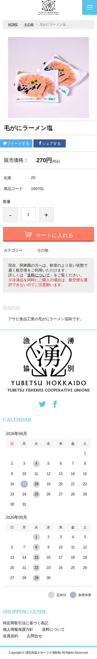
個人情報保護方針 (18, 629)
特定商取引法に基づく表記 (25, 623)
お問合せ (34, 636)
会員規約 (10, 636)
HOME (13, 24)
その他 (29, 24)
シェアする (51, 143)
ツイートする (18, 143)
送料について (38, 275)
